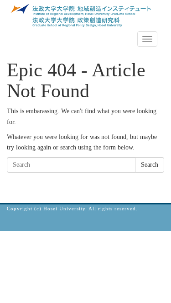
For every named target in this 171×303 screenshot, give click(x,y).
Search (149, 164)
